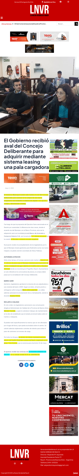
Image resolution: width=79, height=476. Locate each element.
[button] (1, 18)
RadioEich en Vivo (49, 2)
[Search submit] (77, 24)
